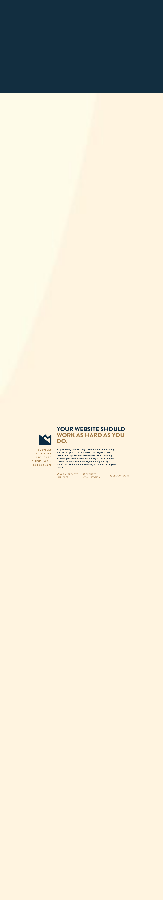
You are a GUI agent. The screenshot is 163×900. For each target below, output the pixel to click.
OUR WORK (44, 453)
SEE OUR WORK (121, 476)
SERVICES (45, 449)
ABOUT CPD (44, 457)
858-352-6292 (42, 465)
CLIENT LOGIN (42, 461)
